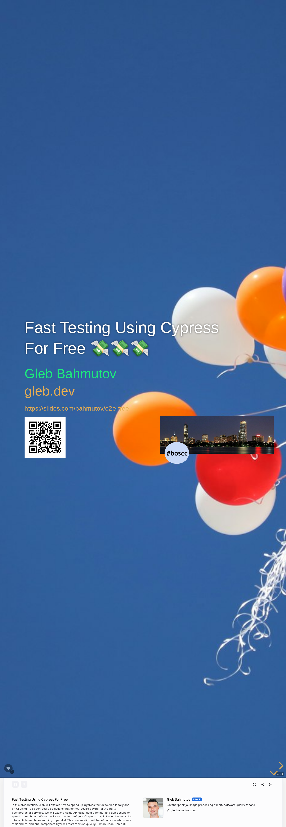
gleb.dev (49, 390)
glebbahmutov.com (183, 810)
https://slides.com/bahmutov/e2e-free (76, 408)
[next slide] (280, 765)
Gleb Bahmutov (179, 799)
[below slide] (274, 774)
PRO (195, 799)
